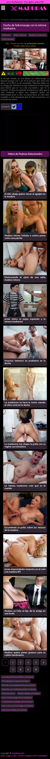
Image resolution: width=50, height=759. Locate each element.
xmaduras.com (18, 753)
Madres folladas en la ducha (29, 693)
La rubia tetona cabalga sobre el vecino (17, 702)
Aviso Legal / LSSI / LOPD (12, 755)
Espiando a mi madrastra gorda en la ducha (19, 689)
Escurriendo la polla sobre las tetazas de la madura (25, 528)
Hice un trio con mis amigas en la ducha (17, 706)
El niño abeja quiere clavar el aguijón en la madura (25, 195)
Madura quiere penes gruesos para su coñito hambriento (25, 653)
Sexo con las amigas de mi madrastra (17, 697)
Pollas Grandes (8, 39)
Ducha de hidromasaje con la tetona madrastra (24, 26)
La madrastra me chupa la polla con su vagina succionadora (25, 445)
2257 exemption (40, 755)
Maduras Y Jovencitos (37, 35)
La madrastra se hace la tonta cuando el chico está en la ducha (25, 403)
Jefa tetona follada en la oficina (14, 710)
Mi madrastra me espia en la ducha (15, 681)
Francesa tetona (8, 693)
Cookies (28, 755)
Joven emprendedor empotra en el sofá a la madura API (25, 570)
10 (36, 669)
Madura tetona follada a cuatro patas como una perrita (25, 236)
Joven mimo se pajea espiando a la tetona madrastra (25, 320)
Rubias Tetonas (20, 35)
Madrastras (6, 35)
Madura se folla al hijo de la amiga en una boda (25, 612)
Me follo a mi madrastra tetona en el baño (18, 685)
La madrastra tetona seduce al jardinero (17, 677)
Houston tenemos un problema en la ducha (25, 362)
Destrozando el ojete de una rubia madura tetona (25, 278)
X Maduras (5, 20)
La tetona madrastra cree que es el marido (25, 487)
